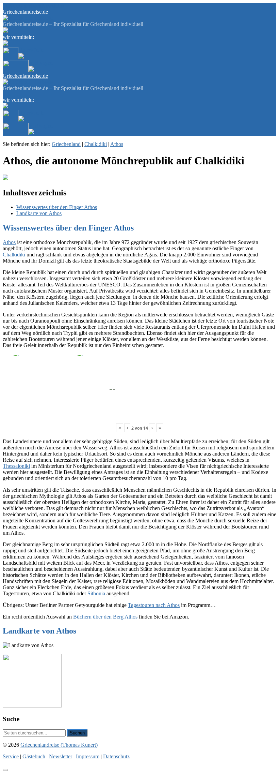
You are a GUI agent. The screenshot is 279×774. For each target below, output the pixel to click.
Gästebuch (30, 6)
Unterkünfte (31, 50)
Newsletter (53, 6)
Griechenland (66, 144)
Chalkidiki (95, 144)
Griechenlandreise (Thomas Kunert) (59, 745)
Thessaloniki (16, 466)
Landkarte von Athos (39, 213)
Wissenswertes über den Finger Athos (56, 207)
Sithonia (96, 593)
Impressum (87, 756)
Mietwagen (41, 63)
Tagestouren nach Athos (154, 605)
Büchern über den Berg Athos (105, 617)
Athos (116, 144)
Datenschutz (116, 756)
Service (11, 6)
